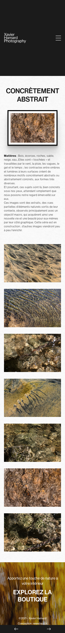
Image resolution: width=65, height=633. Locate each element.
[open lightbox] (32, 266)
